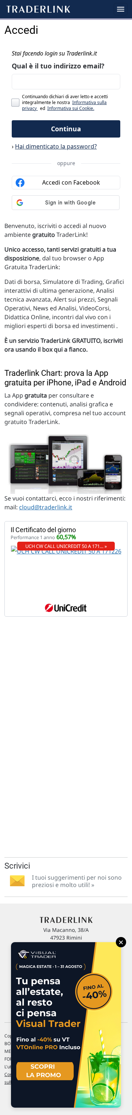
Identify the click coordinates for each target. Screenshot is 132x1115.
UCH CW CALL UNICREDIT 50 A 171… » (66, 546)
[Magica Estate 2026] (66, 1025)
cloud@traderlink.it (45, 507)
